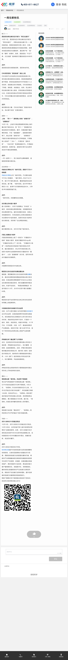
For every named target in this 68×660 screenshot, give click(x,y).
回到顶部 (61, 656)
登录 (58, 4)
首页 (2, 10)
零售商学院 (9, 10)
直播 (28, 274)
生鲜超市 (30, 311)
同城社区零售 (6, 175)
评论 (55, 559)
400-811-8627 (31, 4)
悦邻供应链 (5, 450)
